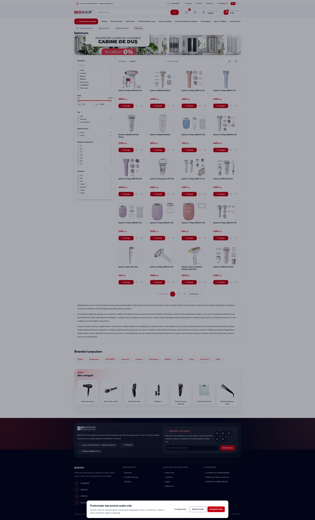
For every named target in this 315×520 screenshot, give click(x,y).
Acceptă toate (216, 509)
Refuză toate (198, 509)
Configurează (180, 509)
